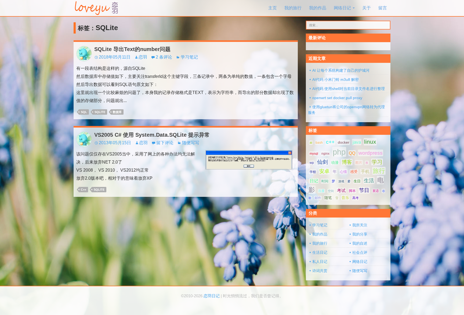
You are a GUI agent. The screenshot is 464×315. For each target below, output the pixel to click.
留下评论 (164, 142)
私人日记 (319, 261)
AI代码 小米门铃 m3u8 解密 (335, 79)
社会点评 (359, 252)
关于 (366, 8)
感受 (354, 171)
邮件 (318, 198)
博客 (347, 162)
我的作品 (317, 8)
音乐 (345, 197)
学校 (313, 172)
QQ (352, 153)
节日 (364, 190)
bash (319, 142)
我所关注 (359, 225)
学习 (377, 162)
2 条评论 (164, 57)
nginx (325, 153)
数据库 (117, 112)
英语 (375, 191)
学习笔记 (189, 57)
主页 (272, 8)
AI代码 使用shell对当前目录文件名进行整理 (348, 88)
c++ (83, 189)
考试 (341, 190)
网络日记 (342, 8)
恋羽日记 (212, 296)
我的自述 (359, 243)
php (339, 151)
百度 (321, 191)
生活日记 (319, 252)
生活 (369, 180)
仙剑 (322, 162)
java (357, 142)
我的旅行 (293, 8)
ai (311, 142)
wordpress (370, 153)
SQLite (100, 112)
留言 (382, 8)
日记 (314, 181)
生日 (357, 181)
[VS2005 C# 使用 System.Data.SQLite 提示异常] (249, 159)
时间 (324, 181)
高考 (355, 198)
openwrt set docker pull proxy (337, 98)
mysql (314, 153)
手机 (365, 171)
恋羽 (143, 57)
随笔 (328, 197)
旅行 (379, 170)
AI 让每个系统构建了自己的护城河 (340, 70)
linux (370, 142)
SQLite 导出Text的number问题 (132, 49)
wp (312, 162)
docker (343, 142)
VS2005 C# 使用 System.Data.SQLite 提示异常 (152, 135)
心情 (343, 172)
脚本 (352, 191)
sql (84, 112)
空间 (331, 191)
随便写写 (190, 142)
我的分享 (359, 234)
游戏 (341, 181)
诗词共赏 (319, 271)
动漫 (335, 162)
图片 (358, 163)
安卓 (324, 171)
